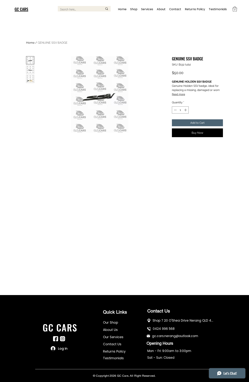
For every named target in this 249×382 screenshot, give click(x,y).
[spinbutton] (180, 110)
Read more (178, 94)
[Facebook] (55, 338)
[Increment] (185, 110)
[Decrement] (174, 110)
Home (30, 42)
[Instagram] (62, 338)
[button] (235, 9)
